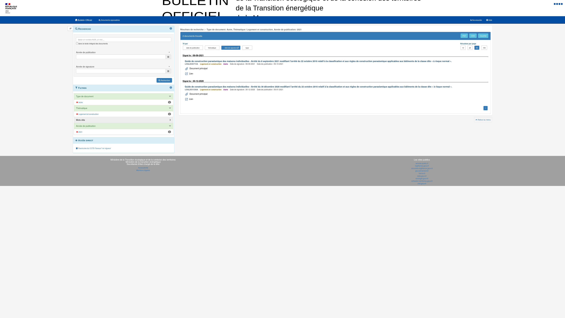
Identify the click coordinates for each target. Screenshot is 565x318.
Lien (191, 73)
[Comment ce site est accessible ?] (555, 3)
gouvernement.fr (421, 170)
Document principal (198, 68)
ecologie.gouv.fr (422, 178)
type (247, 48)
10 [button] (463, 48)
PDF (464, 35)
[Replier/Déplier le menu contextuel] (70, 28)
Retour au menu (484, 119)
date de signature (231, 48)
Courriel (483, 35)
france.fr (422, 173)
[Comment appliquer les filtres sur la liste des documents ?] (171, 87)
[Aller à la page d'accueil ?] (562, 3)
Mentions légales (143, 170)
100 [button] (484, 48)
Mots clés (80, 119)
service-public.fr (422, 163)
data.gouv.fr (422, 176)
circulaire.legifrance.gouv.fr (422, 168)
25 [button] (470, 48)
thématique (212, 48)
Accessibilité (143, 167)
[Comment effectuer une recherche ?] (171, 28)
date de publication (193, 48)
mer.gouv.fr (422, 183)
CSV (473, 35)
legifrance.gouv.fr (422, 165)
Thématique (81, 108)
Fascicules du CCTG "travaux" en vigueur (94, 148)
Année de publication (86, 125)
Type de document (84, 96)
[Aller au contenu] (557, 3)
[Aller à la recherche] (560, 3)
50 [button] (477, 48)
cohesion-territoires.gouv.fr (422, 181)
